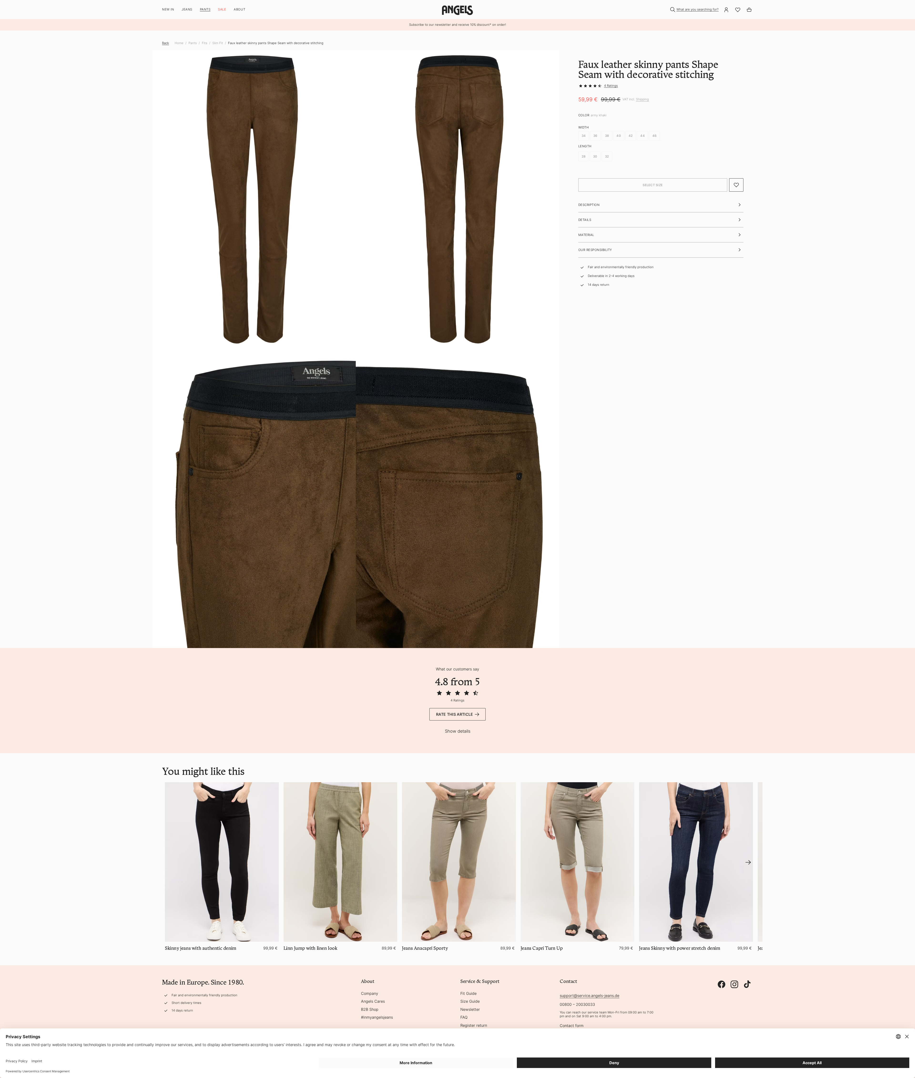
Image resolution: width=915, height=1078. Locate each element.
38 (607, 136)
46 (654, 136)
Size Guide (470, 1001)
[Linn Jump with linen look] (340, 862)
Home (179, 43)
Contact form (572, 1026)
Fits (204, 43)
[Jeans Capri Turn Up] (578, 862)
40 (618, 136)
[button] (652, 185)
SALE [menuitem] (222, 9)
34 (584, 136)
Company (369, 993)
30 (595, 156)
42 (631, 136)
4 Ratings (611, 85)
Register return (473, 1025)
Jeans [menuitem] (187, 9)
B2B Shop (369, 1009)
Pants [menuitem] (205, 9)
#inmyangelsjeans (377, 1017)
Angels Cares (373, 1001)
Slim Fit (217, 43)
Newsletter (470, 1009)
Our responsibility (595, 250)
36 (595, 136)
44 (642, 136)
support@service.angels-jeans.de (589, 995)
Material (586, 235)
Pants (192, 43)
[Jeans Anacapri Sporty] (459, 862)
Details (584, 220)
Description (589, 205)
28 (584, 156)
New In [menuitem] (168, 9)
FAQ (464, 1017)
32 (607, 156)
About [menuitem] (239, 9)
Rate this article (454, 714)
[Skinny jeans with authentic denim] (222, 862)
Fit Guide (468, 993)
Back (165, 43)
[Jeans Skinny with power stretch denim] (696, 862)
